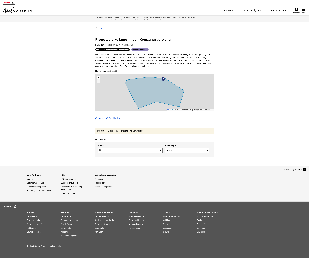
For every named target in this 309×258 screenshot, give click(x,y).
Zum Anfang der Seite (293, 169)
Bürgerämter (66, 228)
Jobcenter (65, 232)
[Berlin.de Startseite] (10, 206)
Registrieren (100, 183)
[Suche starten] (160, 150)
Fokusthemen (134, 228)
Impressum (31, 179)
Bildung (166, 232)
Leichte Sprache (68, 193)
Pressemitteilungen (137, 216)
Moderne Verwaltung (171, 216)
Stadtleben (201, 228)
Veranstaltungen (136, 224)
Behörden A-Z (67, 216)
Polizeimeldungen (136, 220)
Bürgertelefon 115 (34, 224)
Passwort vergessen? (104, 187)
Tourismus (201, 220)
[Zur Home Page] (17, 10)
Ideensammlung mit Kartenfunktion (110, 20)
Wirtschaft (201, 224)
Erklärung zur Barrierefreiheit (39, 191)
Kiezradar (228, 10)
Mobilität (166, 220)
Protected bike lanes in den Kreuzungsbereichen (144, 20)
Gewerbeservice (34, 232)
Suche (101, 146)
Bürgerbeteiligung (102, 224)
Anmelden (99, 179)
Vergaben (99, 232)
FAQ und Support (68, 179)
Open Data (99, 228)
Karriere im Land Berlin (104, 220)
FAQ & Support (278, 10)
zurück (101, 28)
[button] (163, 79)
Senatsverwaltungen (69, 220)
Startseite (99, 17)
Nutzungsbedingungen (36, 187)
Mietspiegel (167, 228)
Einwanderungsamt (69, 236)
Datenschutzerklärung (36, 183)
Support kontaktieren (69, 183)
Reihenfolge (170, 146)
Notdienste (31, 228)
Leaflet (171, 110)
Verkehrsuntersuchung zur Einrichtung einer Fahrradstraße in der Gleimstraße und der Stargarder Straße (155, 17)
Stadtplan (201, 232)
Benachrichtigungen (252, 10)
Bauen (165, 224)
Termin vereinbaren (35, 220)
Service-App (32, 216)
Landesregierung (102, 216)
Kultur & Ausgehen (205, 216)
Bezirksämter (66, 224)
